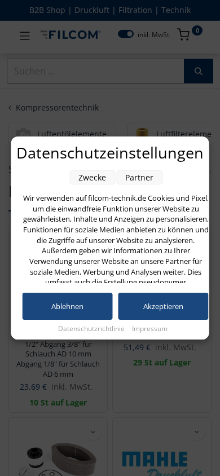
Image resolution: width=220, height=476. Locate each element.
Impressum (150, 328)
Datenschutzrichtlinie (92, 328)
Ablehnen (67, 306)
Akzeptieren (163, 306)
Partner (139, 177)
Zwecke (92, 177)
